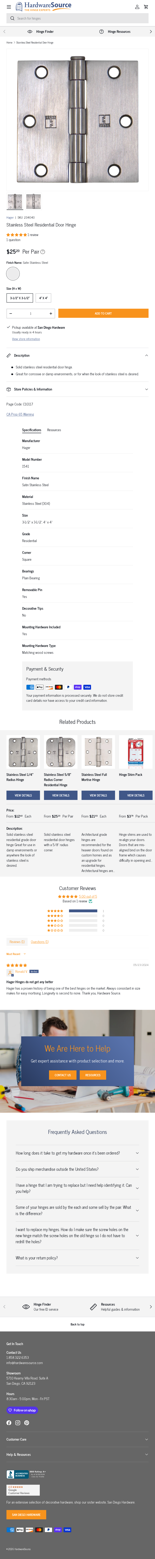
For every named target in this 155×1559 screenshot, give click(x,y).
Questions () (39, 941)
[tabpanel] (77, 546)
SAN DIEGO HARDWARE (26, 1514)
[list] (77, 120)
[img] (16, 965)
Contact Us (63, 1074)
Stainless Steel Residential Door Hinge (34, 42)
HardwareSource (22, 1549)
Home (9, 42)
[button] (146, 6)
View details (23, 795)
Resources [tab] (54, 430)
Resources (93, 1074)
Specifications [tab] (31, 430)
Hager (10, 217)
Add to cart (103, 313)
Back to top (78, 1324)
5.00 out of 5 (88, 896)
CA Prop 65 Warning (20, 414)
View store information (26, 338)
